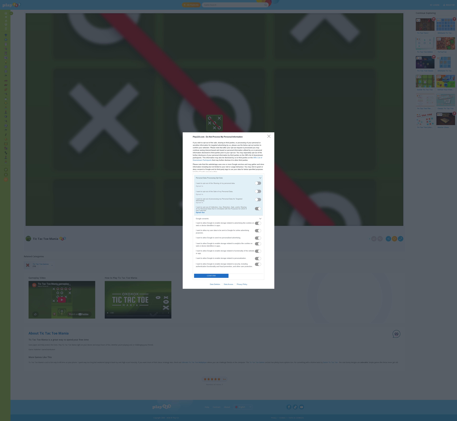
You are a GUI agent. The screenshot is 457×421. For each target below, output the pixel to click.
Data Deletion (215, 284)
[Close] (269, 137)
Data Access (228, 284)
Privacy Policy (242, 284)
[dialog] (228, 210)
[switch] (258, 183)
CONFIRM (211, 276)
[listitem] (228, 178)
